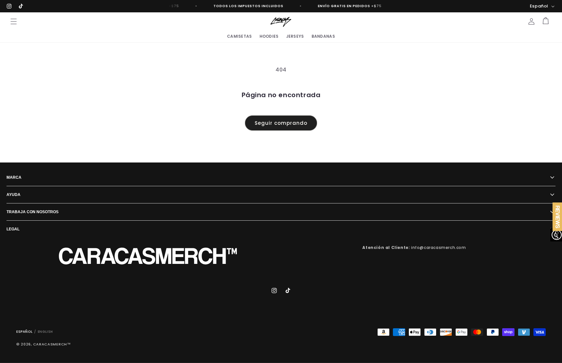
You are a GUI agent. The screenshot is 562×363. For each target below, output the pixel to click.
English (45, 331)
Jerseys (295, 36)
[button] (14, 21)
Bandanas (323, 36)
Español (24, 331)
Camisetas (239, 36)
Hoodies (269, 36)
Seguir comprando (281, 123)
